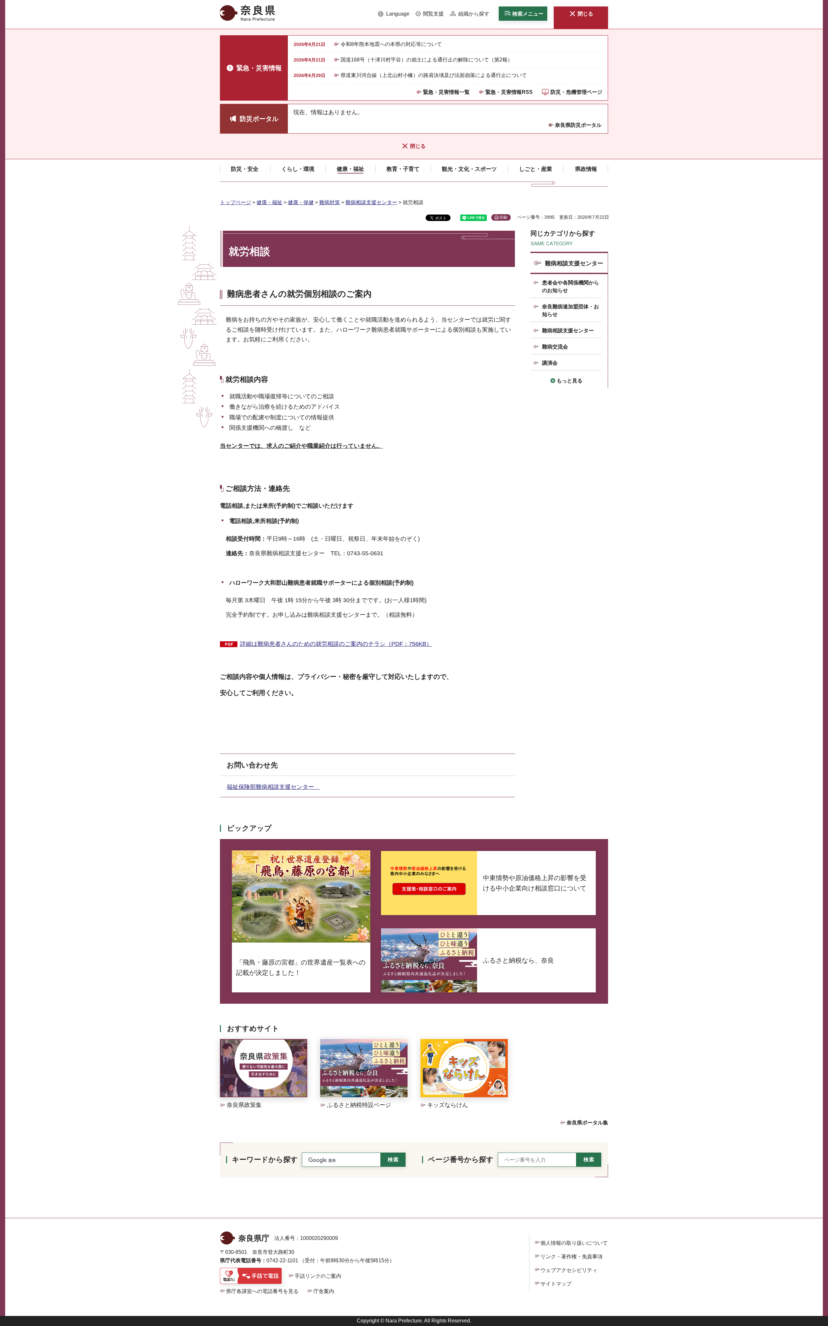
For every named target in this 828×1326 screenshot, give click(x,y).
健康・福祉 (269, 202)
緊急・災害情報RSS (509, 92)
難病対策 (329, 202)
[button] (394, 13)
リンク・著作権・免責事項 (571, 1256)
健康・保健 (301, 202)
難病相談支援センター (371, 202)
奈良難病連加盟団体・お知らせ (570, 310)
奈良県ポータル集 (587, 1122)
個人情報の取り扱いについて (574, 1243)
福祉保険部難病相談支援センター (273, 787)
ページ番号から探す (461, 1159)
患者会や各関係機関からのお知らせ (570, 286)
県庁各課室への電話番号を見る (262, 1291)
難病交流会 (555, 346)
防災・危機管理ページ (576, 92)
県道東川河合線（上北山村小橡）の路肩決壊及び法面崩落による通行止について (434, 75)
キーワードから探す (265, 1159)
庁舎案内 (323, 1291)
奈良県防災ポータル (578, 125)
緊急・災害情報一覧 (446, 92)
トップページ (235, 202)
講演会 (550, 363)
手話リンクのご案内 (318, 1276)
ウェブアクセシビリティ (568, 1270)
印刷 (503, 217)
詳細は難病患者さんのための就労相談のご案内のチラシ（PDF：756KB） (336, 644)
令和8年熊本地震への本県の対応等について (391, 44)
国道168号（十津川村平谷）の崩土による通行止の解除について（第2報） (427, 59)
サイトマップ (556, 1284)
